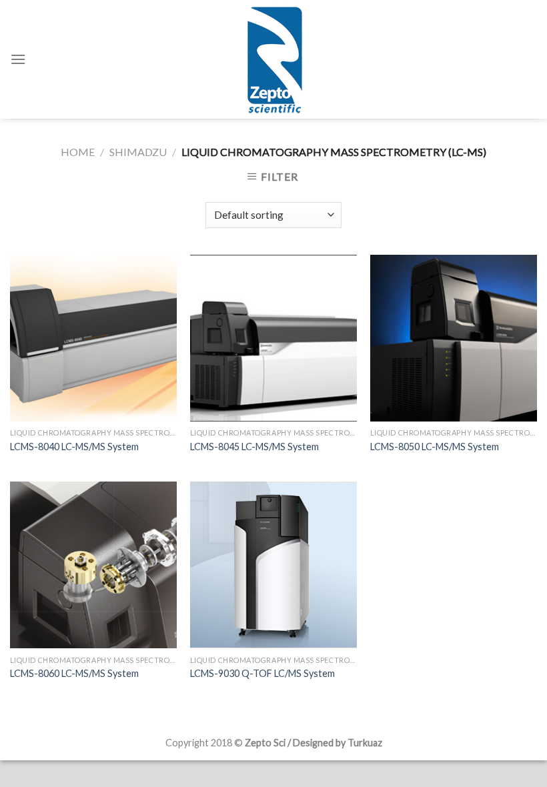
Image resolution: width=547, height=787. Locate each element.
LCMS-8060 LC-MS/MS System (74, 673)
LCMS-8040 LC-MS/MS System (74, 446)
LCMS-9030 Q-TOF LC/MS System (262, 673)
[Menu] (18, 59)
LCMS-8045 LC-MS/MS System (254, 446)
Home (78, 151)
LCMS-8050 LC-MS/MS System (434, 446)
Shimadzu (138, 151)
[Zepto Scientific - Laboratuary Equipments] (273, 59)
